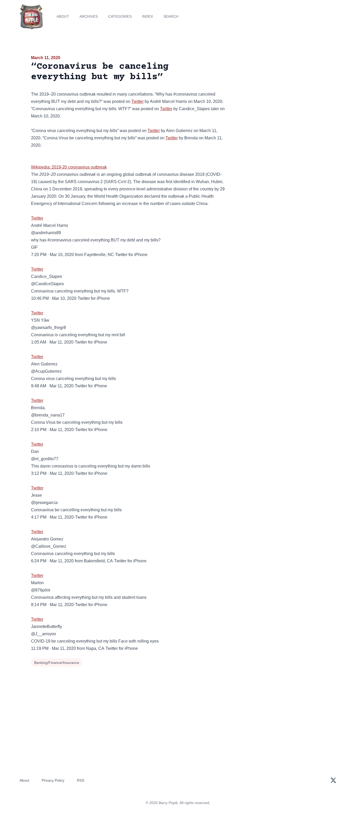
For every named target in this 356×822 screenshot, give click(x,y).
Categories (120, 16)
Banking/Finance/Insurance (56, 663)
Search (170, 16)
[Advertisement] (278, 94)
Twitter (137, 101)
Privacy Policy (53, 780)
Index (147, 16)
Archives (88, 16)
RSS (80, 780)
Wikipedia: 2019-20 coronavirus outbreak (69, 167)
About (63, 16)
